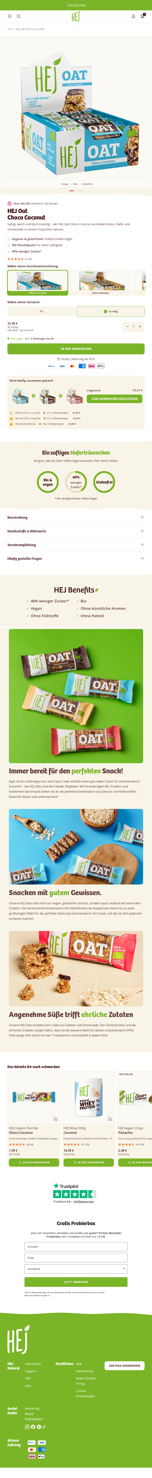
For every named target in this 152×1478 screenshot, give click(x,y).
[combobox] (75, 1268)
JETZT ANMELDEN (76, 1282)
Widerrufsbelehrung (86, 1381)
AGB (79, 1364)
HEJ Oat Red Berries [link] (25, 424)
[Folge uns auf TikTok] (44, 1426)
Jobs (28, 1386)
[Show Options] (124, 1268)
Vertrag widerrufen (124, 1365)
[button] (76, 259)
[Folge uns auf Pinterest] (39, 1426)
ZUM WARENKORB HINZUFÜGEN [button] (114, 399)
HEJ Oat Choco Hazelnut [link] (27, 418)
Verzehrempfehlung (21, 544)
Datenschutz (84, 1371)
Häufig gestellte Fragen (24, 558)
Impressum (33, 1364)
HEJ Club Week (76, 5)
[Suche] (18, 16)
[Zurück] (9, 113)
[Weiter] (143, 113)
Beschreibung (17, 517)
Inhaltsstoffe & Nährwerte (26, 530)
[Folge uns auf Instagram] (27, 1426)
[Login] (133, 16)
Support (31, 1371)
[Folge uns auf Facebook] (33, 1426)
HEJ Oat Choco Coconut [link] (27, 412)
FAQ (28, 1378)
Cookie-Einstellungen (85, 1393)
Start (10, 29)
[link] (20, 395)
